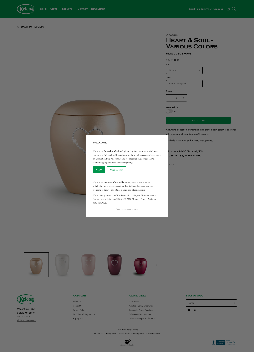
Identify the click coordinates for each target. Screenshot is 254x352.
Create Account (116, 169)
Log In (99, 169)
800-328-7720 (124, 199)
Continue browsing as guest (127, 209)
